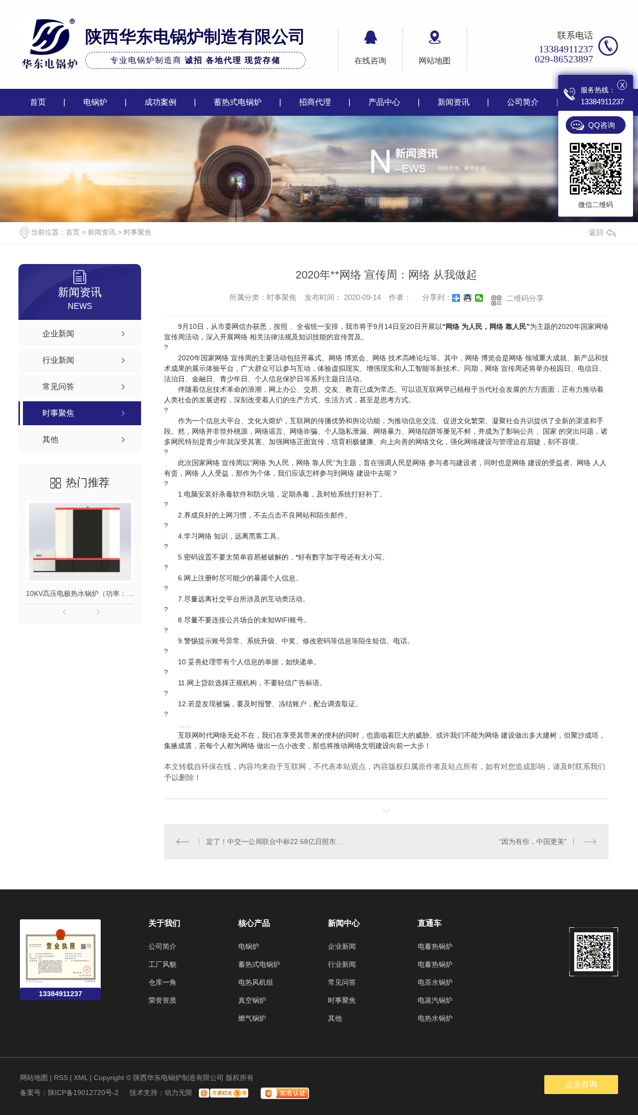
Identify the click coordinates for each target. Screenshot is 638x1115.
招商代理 (315, 102)
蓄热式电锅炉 (238, 102)
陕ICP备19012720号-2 (83, 1093)
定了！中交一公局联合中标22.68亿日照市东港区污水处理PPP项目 (275, 841)
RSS (61, 1078)
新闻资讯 (454, 102)
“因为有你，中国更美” (533, 841)
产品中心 (384, 102)
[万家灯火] (222, 1093)
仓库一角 (162, 982)
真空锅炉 (252, 1000)
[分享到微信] (479, 298)
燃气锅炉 (252, 1018)
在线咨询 (370, 60)
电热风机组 (255, 982)
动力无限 (178, 1093)
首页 (38, 102)
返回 (596, 232)
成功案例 (160, 102)
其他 (335, 1018)
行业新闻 (342, 964)
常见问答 (342, 982)
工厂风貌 (162, 964)
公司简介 (523, 102)
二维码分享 (525, 298)
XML (81, 1078)
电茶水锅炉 (435, 982)
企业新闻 (342, 946)
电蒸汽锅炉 (435, 1000)
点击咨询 (581, 1084)
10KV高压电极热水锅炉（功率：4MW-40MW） (80, 593)
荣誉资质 (162, 1000)
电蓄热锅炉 (435, 946)
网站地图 (435, 60)
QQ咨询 (601, 125)
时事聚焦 (138, 232)
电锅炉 (95, 102)
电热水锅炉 (435, 1018)
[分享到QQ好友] (468, 298)
